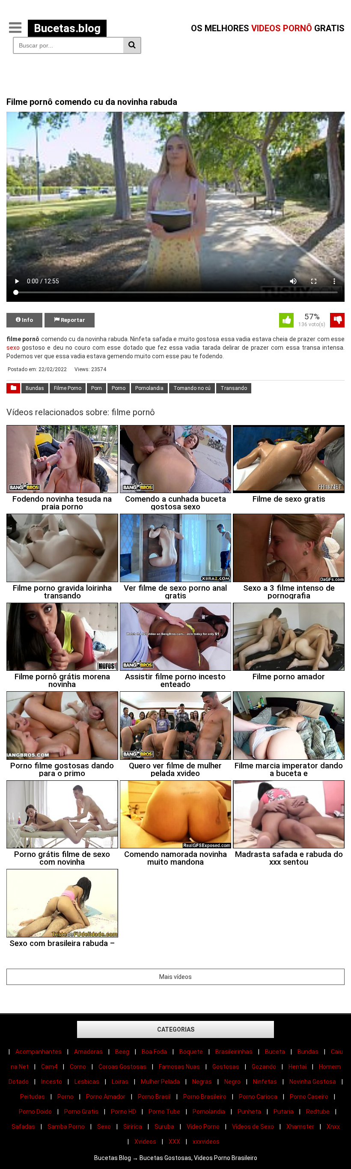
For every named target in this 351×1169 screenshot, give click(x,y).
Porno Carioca (258, 1096)
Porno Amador (105, 1096)
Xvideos (145, 1141)
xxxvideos (206, 1141)
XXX (174, 1141)
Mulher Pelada (160, 1081)
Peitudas (32, 1096)
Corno (78, 1066)
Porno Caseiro (309, 1096)
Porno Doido (35, 1111)
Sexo (104, 1126)
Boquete (191, 1051)
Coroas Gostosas (122, 1066)
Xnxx (333, 1126)
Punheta (249, 1111)
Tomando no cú (192, 388)
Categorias (175, 1029)
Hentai (297, 1066)
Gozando (264, 1066)
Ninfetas (265, 1081)
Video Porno (203, 1126)
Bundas (35, 388)
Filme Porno (67, 388)
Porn (96, 388)
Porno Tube (164, 1111)
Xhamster (300, 1126)
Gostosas (225, 1066)
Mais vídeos (175, 976)
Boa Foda (154, 1051)
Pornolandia (149, 388)
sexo (13, 347)
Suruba (164, 1126)
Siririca (132, 1126)
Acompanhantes (38, 1051)
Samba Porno (66, 1126)
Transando (233, 388)
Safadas (23, 1126)
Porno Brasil (154, 1096)
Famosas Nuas (179, 1066)
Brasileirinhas (234, 1051)
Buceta (275, 1051)
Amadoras (88, 1051)
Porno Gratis (81, 1111)
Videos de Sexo (253, 1126)
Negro (232, 1081)
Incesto (51, 1081)
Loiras (120, 1081)
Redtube (318, 1111)
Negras (202, 1081)
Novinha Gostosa (312, 1081)
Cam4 (49, 1066)
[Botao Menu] (15, 28)
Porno (118, 388)
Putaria (284, 1111)
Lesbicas (86, 1081)
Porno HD (123, 1111)
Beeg (122, 1051)
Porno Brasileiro (204, 1096)
